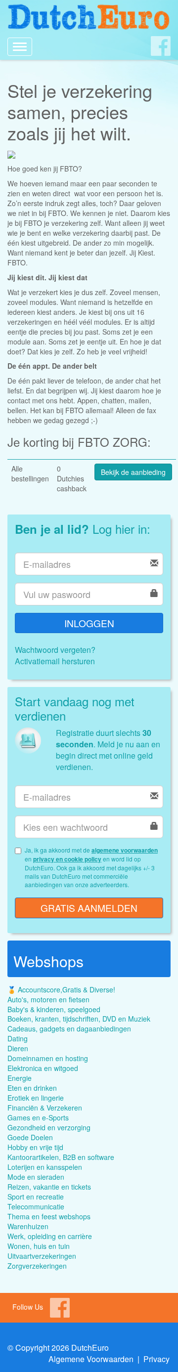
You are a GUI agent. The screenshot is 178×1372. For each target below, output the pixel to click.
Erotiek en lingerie (35, 1098)
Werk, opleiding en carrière (49, 1236)
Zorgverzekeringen (37, 1266)
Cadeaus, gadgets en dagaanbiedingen (69, 1028)
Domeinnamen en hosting (47, 1058)
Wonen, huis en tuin (38, 1246)
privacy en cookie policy (67, 859)
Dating (17, 1038)
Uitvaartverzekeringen (41, 1256)
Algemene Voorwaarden (91, 1359)
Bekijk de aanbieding (133, 472)
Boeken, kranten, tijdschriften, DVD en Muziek (78, 1019)
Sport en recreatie (35, 1196)
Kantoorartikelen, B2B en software (60, 1157)
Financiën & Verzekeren (44, 1108)
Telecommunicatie (35, 1206)
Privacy (156, 1359)
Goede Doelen (30, 1137)
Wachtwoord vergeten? (55, 649)
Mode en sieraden (35, 1177)
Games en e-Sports (38, 1117)
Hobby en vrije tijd (35, 1147)
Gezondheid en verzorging (48, 1127)
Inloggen (89, 623)
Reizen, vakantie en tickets (49, 1187)
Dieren (17, 1048)
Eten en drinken (32, 1088)
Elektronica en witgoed (42, 1068)
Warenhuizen (27, 1226)
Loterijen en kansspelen (44, 1167)
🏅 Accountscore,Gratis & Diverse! (61, 989)
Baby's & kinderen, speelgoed (53, 1009)
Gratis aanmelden (89, 907)
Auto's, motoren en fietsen (48, 999)
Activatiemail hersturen (55, 661)
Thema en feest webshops (48, 1216)
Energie (19, 1078)
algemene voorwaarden (124, 850)
